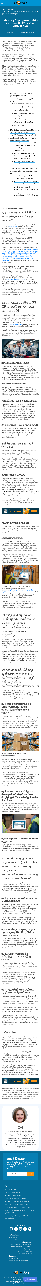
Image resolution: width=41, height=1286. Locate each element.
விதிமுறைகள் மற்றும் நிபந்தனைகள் (21, 1244)
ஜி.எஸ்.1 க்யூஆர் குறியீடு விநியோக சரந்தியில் (17, 1201)
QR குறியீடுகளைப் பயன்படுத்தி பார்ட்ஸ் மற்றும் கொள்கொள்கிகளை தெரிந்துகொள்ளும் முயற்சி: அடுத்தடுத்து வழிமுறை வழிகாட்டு (24, 132)
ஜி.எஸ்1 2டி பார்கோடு (10, 1189)
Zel (12, 33)
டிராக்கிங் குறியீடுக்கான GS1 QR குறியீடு (16, 1198)
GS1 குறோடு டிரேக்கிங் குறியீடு (16, 279)
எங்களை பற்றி (13, 1258)
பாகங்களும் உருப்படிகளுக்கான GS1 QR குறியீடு (18, 1207)
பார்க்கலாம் (13, 200)
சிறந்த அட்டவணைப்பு (21, 110)
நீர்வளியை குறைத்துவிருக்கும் (23, 122)
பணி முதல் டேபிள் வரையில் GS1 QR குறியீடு (17, 1204)
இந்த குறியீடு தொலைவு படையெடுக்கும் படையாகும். (17, 490)
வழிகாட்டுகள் (14, 1235)
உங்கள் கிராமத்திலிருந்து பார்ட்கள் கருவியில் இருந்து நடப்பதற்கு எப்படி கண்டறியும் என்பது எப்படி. (23, 170)
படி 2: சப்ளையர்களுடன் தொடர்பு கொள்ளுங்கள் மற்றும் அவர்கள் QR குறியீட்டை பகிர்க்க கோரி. (25, 155)
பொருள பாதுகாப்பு (20, 125)
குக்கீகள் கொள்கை (25, 1253)
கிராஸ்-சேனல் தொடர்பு (21, 119)
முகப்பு (4, 9)
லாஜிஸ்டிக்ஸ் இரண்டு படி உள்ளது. (22, 692)
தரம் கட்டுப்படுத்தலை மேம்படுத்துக (25, 107)
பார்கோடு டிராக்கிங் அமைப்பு (12, 1192)
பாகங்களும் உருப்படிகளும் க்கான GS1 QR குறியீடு (18, 591)
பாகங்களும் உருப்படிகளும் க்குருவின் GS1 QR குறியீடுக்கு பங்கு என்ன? (24, 94)
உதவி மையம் (13, 1237)
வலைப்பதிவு (12, 9)
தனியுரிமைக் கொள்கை (24, 1251)
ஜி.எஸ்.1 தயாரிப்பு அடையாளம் (13, 1195)
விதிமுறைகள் (27, 1242)
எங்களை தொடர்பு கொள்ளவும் (18, 1260)
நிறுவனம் (12, 1256)
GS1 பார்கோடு (13, 226)
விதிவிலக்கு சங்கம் (16, 324)
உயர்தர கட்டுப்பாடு (17, 410)
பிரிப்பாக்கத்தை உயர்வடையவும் (24, 104)
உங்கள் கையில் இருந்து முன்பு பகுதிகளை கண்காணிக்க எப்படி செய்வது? (23, 139)
